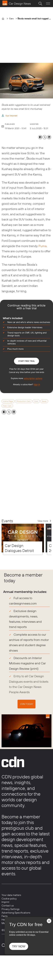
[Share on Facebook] (40, 137)
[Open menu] (48, 3)
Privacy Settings (11, 909)
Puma (42, 246)
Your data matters (11, 895)
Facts (4, 916)
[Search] (40, 3)
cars (36, 401)
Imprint (5, 902)
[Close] (49, 921)
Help (4, 919)
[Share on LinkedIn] (49, 137)
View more (43, 520)
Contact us (8, 905)
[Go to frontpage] (16, 3)
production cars (24, 401)
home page (8, 401)
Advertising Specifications (16, 912)
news (44, 401)
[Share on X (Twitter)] (45, 137)
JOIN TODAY (26, 703)
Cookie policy (9, 898)
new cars (7, 406)
